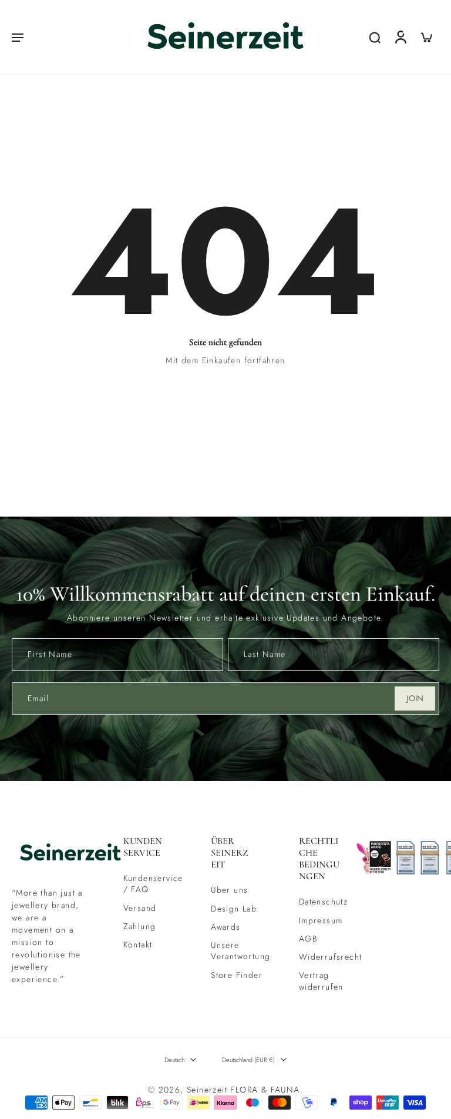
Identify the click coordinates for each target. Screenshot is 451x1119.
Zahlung (139, 926)
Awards (225, 927)
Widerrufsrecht (325, 957)
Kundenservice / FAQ (149, 884)
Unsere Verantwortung (237, 951)
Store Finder (236, 975)
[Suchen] (375, 37)
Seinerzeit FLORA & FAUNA (243, 1089)
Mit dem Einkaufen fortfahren (225, 360)
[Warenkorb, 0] (426, 36)
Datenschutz (323, 902)
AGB (308, 938)
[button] (18, 37)
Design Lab (234, 908)
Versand (140, 908)
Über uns (229, 890)
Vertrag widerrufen (321, 981)
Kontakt (138, 944)
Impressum (321, 920)
